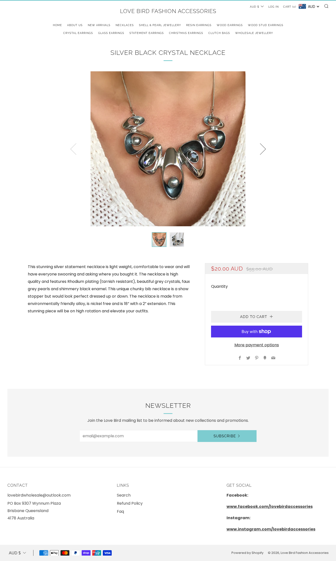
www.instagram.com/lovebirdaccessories (271, 529)
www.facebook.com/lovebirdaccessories (270, 506)
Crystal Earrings (78, 33)
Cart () (289, 6)
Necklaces (125, 25)
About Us (75, 25)
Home (57, 25)
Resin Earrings (199, 25)
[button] (159, 239)
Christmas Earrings (186, 33)
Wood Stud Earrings (265, 25)
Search (124, 495)
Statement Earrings (146, 33)
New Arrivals (99, 25)
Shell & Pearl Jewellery (160, 25)
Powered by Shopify (247, 553)
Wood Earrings (230, 25)
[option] (168, 148)
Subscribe (225, 436)
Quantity (219, 286)
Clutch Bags (219, 33)
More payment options (256, 345)
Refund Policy (130, 503)
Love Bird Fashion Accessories (168, 11)
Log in (273, 6)
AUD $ (254, 6)
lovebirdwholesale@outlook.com (39, 495)
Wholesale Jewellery (254, 33)
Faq (120, 511)
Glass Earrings (111, 33)
